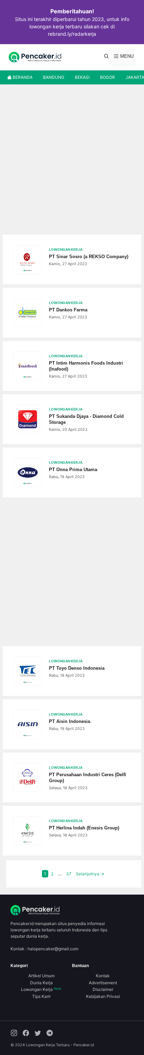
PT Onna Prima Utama (73, 469)
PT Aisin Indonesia (69, 721)
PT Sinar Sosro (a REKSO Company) (88, 256)
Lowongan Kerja (41, 989)
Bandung (53, 77)
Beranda (22, 77)
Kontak (103, 975)
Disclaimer (103, 989)
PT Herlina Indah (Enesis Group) (84, 827)
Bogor (107, 77)
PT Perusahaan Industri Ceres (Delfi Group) (87, 777)
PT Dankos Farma (68, 309)
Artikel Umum (41, 975)
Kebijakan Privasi (103, 996)
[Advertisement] (72, 160)
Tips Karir (41, 996)
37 (69, 873)
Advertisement (103, 982)
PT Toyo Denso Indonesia (77, 668)
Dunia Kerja (41, 982)
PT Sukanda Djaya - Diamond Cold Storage (86, 419)
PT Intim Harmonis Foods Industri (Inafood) (86, 366)
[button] (106, 57)
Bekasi (82, 77)
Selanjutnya (90, 873)
